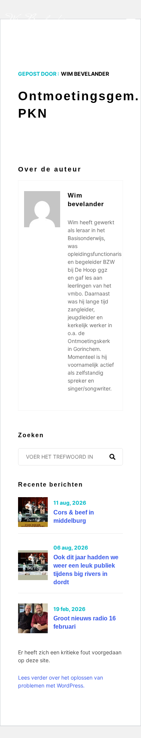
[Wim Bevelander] (36, 21)
